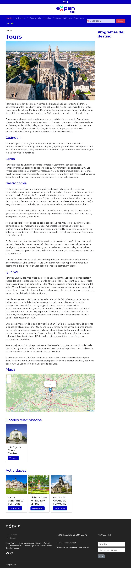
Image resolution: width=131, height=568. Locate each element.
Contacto (13, 538)
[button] (50, 390)
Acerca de (13, 535)
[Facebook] (7, 553)
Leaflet (91, 411)
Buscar (121, 21)
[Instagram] (11, 553)
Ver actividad (14, 508)
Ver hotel (13, 458)
